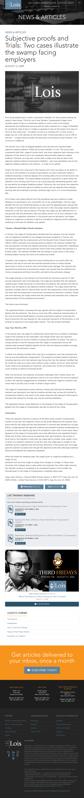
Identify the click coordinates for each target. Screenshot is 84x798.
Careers (54, 6)
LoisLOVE (59, 721)
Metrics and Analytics (63, 728)
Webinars (70, 3)
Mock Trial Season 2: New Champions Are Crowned (42, 596)
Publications (61, 3)
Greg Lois (60, 759)
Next (54, 487)
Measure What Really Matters (18, 632)
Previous (31, 487)
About (30, 3)
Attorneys (8, 728)
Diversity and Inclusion (63, 724)
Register (21, 514)
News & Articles (15, 32)
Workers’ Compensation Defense (45, 3)
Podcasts (47, 6)
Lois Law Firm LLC (71, 759)
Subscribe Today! (44, 670)
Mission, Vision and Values (13, 724)
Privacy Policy (60, 735)
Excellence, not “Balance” (16, 636)
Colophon (59, 732)
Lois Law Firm (31, 769)
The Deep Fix (12, 619)
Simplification (12, 623)
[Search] (59, 6)
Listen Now (43, 604)
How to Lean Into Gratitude (17, 627)
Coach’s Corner (36, 732)
